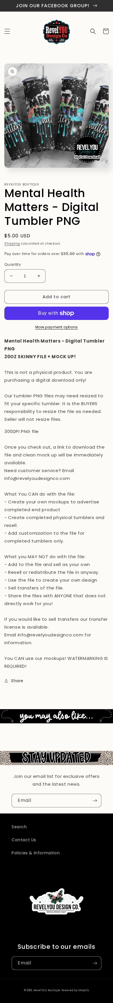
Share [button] (17, 681)
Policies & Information (36, 853)
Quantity (12, 264)
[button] (7, 31)
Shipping (12, 243)
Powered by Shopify (75, 990)
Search (19, 827)
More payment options (56, 327)
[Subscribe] (94, 800)
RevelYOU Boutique (47, 990)
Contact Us (24, 840)
